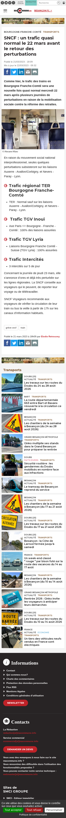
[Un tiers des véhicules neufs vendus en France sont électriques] (12, 634)
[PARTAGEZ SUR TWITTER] (14, 72)
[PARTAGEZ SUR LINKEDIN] (21, 72)
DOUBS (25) (30, 376)
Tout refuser (34, 809)
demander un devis (20, 749)
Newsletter (15, 702)
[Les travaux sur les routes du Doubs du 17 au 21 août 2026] (12, 522)
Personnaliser (54, 809)
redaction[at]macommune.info (19, 733)
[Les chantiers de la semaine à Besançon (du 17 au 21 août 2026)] (12, 502)
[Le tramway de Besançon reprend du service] (12, 485)
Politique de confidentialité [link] (33, 814)
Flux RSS (11, 687)
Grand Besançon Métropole (41, 437)
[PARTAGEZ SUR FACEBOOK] (7, 72)
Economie (43, 632)
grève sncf (11, 327)
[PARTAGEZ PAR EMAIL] (28, 72)
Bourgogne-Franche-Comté (22, 31)
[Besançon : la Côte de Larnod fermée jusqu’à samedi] (12, 539)
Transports (51, 31)
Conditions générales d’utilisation (25, 695)
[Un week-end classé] (12, 559)
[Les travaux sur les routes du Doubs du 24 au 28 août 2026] (12, 380)
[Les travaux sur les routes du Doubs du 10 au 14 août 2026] (12, 617)
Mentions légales (15, 691)
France (28, 555)
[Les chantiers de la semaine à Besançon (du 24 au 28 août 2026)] (12, 421)
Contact (10, 670)
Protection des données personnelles (27, 683)
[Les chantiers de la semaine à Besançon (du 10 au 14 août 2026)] (12, 579)
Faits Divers (31, 460)
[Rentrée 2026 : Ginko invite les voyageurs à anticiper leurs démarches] (12, 596)
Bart (27, 396)
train (23, 327)
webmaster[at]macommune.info (20, 774)
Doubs (28, 457)
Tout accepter (13, 809)
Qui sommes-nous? (17, 674)
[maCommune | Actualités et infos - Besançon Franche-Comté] (23, 10)
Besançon (30, 417)
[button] (58, 2)
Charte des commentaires (20, 679)
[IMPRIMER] (35, 72)
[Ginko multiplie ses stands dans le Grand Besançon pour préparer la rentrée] (12, 441)
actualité (30, 379)
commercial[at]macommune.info (20, 741)
